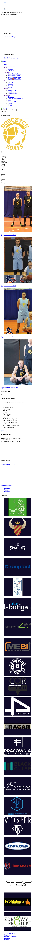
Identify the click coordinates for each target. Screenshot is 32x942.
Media (6, 80)
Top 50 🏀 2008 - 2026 (14, 79)
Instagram (10, 85)
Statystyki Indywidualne (14, 74)
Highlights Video (12, 93)
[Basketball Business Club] (5, 2)
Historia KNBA (12, 102)
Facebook (10, 82)
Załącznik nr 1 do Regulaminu (16, 98)
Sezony (10, 100)
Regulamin (11, 97)
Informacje (7, 95)
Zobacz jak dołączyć (10, 37)
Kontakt (10, 105)
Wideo (6, 88)
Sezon (2, 111)
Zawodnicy (11, 70)
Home (6, 64)
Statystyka (7, 935)
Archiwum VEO (12, 90)
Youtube (10, 84)
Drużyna (3, 110)
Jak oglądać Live (12, 92)
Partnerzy (10, 103)
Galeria (10, 87)
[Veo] (5, 9)
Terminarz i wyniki (9, 66)
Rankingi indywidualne (14, 77)
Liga (5, 67)
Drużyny (10, 69)
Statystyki (7, 72)
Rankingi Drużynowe (14, 75)
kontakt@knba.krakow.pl (11, 58)
